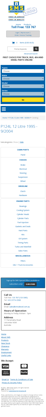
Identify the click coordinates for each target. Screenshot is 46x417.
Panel (23, 155)
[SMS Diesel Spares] (23, 11)
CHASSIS (23, 160)
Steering (23, 173)
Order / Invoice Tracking (23, 35)
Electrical (23, 169)
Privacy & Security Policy (12, 382)
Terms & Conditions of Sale (21, 379)
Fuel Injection (23, 222)
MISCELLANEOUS (23, 256)
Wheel (22, 181)
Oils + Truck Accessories (23, 265)
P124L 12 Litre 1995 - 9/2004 (19, 118)
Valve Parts (23, 251)
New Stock (5, 343)
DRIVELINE (23, 186)
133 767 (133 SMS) (20, 297)
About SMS (5, 337)
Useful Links (6, 355)
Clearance (5, 346)
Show (15, 142)
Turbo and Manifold (23, 246)
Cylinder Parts (23, 218)
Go (23, 100)
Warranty (5, 349)
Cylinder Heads (23, 214)
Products (27, 24)
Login (17, 33)
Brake (23, 165)
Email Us (5, 379)
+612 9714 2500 (14, 300)
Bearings (23, 206)
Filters (23, 261)
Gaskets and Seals (22, 226)
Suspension (23, 177)
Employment (6, 352)
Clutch (22, 191)
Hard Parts (23, 230)
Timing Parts (23, 242)
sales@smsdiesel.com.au (19, 306)
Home (18, 24)
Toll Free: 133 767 (23, 27)
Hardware (23, 195)
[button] (23, 42)
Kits (22, 234)
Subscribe (30, 284)
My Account (25, 33)
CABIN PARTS (23, 149)
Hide (22, 142)
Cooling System (23, 210)
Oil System (23, 238)
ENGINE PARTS (22, 201)
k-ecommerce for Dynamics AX (17, 391)
